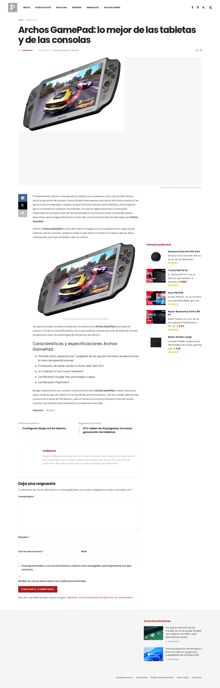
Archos (50, 410)
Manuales (93, 7)
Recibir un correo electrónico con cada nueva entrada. (52, 581)
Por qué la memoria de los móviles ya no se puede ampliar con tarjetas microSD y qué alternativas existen (183, 632)
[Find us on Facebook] (192, 7)
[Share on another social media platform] (22, 213)
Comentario (26, 496)
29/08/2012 (44, 50)
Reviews (77, 7)
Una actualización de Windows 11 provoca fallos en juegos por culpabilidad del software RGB (184, 652)
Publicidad (141, 677)
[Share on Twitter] (22, 205)
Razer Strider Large (180, 337)
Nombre (24, 537)
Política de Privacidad (162, 677)
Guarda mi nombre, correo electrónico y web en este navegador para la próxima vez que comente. (76, 567)
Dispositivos (43, 7)
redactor (27, 50)
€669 (183, 281)
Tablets (74, 50)
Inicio (26, 7)
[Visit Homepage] (12, 7)
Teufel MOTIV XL (178, 270)
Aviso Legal (183, 677)
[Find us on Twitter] (197, 7)
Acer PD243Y (175, 292)
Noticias (61, 7)
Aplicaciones (112, 7)
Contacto (197, 677)
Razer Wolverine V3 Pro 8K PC (184, 313)
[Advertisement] (174, 214)
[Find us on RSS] (203, 7)
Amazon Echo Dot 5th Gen (184, 251)
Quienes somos (124, 677)
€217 (181, 326)
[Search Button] (210, 8)
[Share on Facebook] (22, 198)
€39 (178, 348)
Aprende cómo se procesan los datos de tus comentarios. (100, 597)
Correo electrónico (31, 551)
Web (84, 551)
